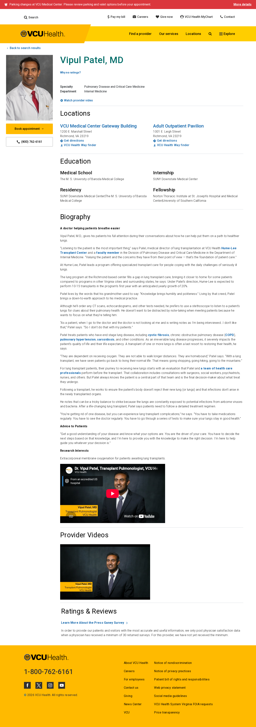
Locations (193, 34)
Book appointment (27, 129)
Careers (142, 17)
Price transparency (167, 712)
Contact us (131, 687)
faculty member (107, 252)
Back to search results (25, 48)
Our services (168, 34)
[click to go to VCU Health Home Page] (42, 34)
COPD (229, 335)
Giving (128, 696)
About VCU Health (136, 663)
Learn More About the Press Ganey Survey (92, 622)
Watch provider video (78, 100)
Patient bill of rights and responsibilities (182, 679)
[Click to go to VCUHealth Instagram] (50, 685)
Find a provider (140, 34)
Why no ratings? (70, 72)
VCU (127, 712)
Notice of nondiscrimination (173, 663)
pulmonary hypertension (78, 339)
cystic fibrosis (158, 335)
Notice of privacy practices (172, 671)
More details (243, 4)
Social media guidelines (170, 696)
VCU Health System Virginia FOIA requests (183, 704)
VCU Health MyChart (198, 17)
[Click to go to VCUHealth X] (38, 685)
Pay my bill (117, 17)
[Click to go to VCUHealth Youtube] (61, 685)
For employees (134, 679)
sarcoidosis (105, 339)
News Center (133, 704)
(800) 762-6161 (31, 141)
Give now (166, 17)
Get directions (74, 140)
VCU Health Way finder (80, 145)
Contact (229, 17)
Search (33, 17)
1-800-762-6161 (48, 672)
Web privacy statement (170, 687)
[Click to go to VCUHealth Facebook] (27, 685)
